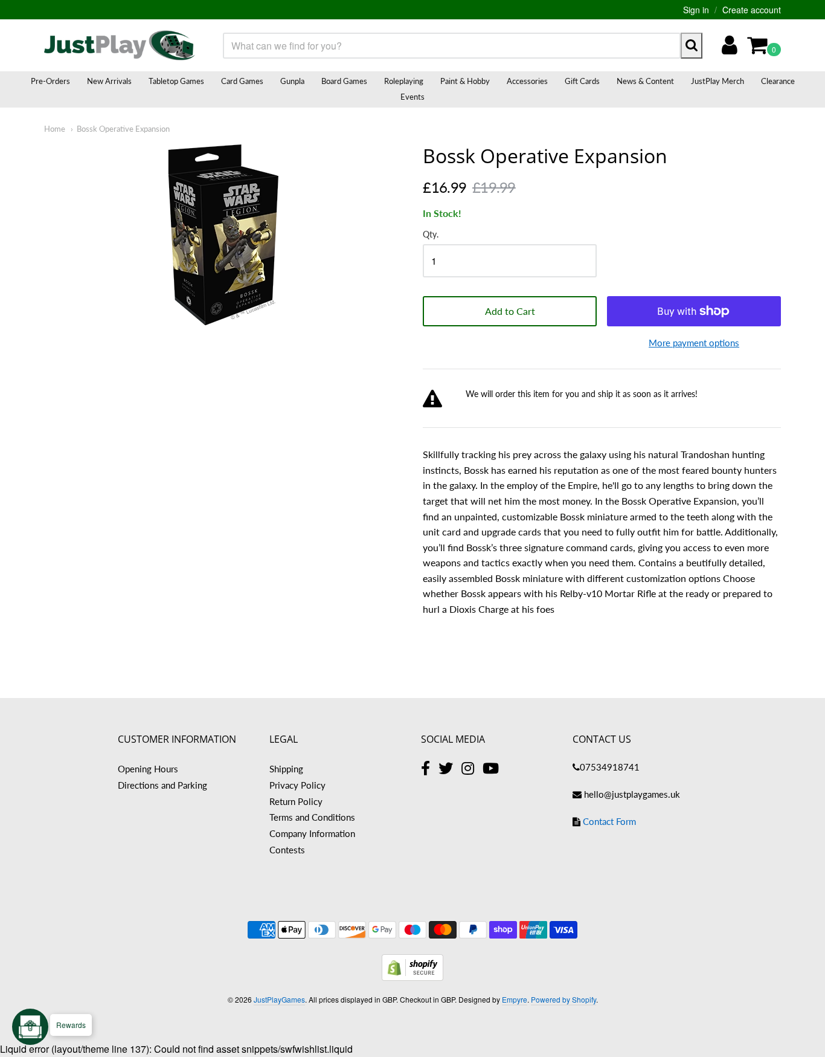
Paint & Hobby (465, 81)
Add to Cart (510, 311)
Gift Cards (582, 81)
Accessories (527, 81)
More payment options (694, 342)
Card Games (242, 81)
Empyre (514, 999)
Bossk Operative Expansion (123, 129)
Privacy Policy (297, 785)
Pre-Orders (50, 81)
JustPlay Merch (717, 81)
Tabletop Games (176, 81)
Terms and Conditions (312, 817)
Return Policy (296, 801)
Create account (751, 10)
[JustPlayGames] (119, 45)
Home (54, 129)
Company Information (312, 833)
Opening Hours (148, 768)
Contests (287, 849)
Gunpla (292, 81)
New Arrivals (109, 81)
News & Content (645, 81)
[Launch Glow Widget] (30, 1027)
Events (412, 97)
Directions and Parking (162, 785)
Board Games (344, 81)
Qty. (430, 234)
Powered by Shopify (563, 999)
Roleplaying (403, 81)
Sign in (696, 10)
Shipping (286, 768)
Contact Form (609, 821)
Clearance (778, 81)
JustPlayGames (279, 999)
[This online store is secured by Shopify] (412, 977)
